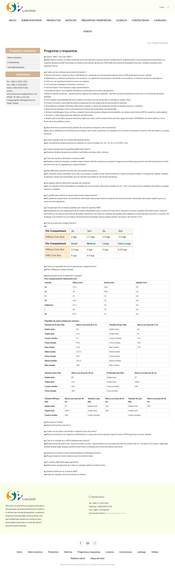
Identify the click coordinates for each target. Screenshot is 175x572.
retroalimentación (15, 67)
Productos (54, 20)
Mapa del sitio (97, 558)
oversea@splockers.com (27, 94)
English (161, 7)
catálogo (160, 20)
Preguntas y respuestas (96, 20)
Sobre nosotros (31, 20)
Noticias (71, 20)
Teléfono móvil (78, 558)
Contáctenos (140, 20)
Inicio (12, 20)
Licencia (121, 20)
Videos (87, 31)
